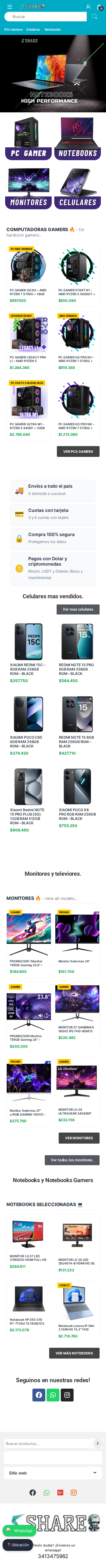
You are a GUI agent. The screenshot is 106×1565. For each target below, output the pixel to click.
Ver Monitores (79, 1138)
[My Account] (88, 7)
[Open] (10, 6)
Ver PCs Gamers (78, 451)
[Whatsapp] (53, 1395)
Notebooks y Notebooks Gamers (53, 1180)
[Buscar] (97, 1444)
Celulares (33, 29)
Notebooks (53, 29)
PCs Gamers (13, 29)
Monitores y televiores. (53, 874)
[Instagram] (67, 1395)
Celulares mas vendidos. (53, 596)
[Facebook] (38, 1395)
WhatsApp (23, 1530)
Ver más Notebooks (74, 1353)
